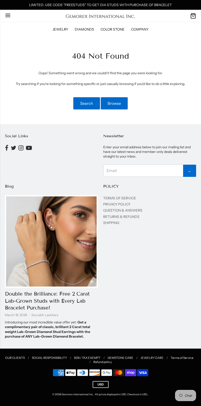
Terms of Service (182, 358)
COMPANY (140, 29)
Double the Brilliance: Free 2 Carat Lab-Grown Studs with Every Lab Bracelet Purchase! (47, 301)
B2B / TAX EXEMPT (87, 358)
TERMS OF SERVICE (119, 198)
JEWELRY (60, 29)
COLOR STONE (112, 29)
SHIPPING (111, 223)
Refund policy (102, 362)
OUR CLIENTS (15, 358)
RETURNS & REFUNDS (121, 216)
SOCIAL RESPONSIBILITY (49, 358)
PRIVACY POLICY (116, 204)
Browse (114, 103)
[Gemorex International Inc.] (100, 16)
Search (86, 103)
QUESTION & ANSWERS (122, 210)
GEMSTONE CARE (120, 358)
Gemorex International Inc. (78, 394)
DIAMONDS (84, 29)
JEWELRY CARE (151, 358)
